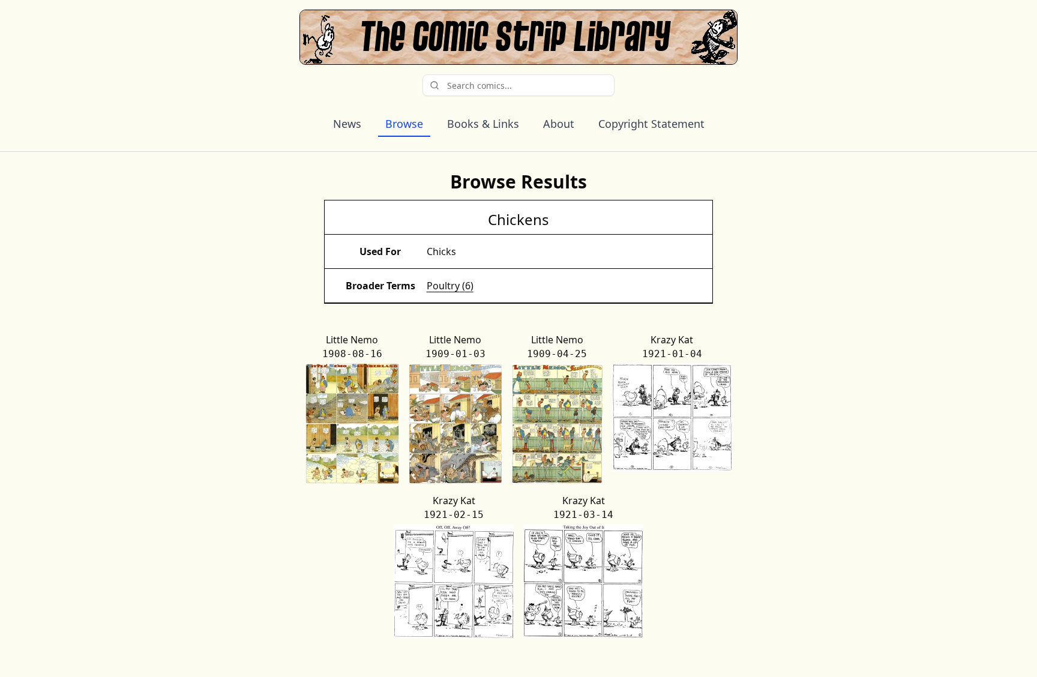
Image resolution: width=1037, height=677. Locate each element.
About (558, 123)
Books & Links (483, 123)
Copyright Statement (651, 123)
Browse (404, 123)
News (347, 123)
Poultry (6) (450, 285)
